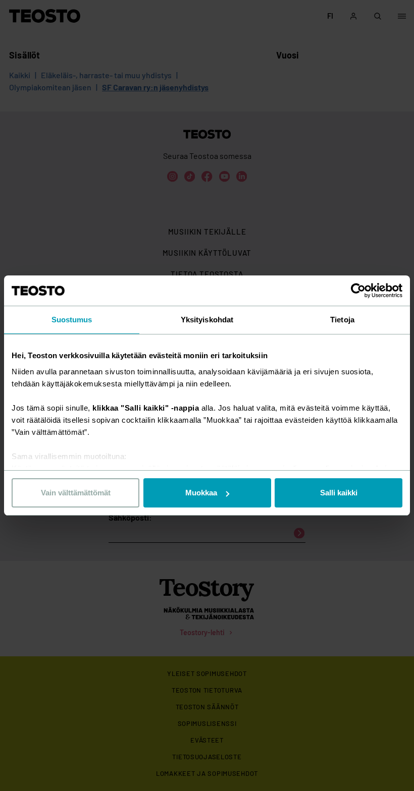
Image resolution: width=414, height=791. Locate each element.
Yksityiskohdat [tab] (207, 319)
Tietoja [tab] (342, 319)
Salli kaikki (338, 492)
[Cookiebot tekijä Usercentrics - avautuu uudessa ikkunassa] (358, 290)
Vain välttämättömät (76, 492)
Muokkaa (201, 492)
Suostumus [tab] (71, 319)
